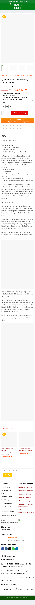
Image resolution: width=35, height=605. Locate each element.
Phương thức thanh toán (25, 490)
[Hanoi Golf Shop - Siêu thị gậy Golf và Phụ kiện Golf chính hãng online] (18, 6)
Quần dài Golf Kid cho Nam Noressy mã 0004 (25, 449)
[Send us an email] (9, 548)
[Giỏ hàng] (33, 7)
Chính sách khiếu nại (24, 501)
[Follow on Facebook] (2, 548)
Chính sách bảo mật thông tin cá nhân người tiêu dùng (26, 506)
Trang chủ (4, 75)
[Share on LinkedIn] (20, 127)
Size (3, 103)
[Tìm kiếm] (6, 7)
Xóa (32, 101)
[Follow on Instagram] (6, 548)
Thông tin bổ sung (9, 140)
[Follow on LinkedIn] (16, 548)
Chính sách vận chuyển (26, 512)
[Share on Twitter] (10, 127)
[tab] (17, 136)
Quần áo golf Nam (14, 75)
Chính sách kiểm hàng (24, 494)
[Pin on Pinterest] (17, 127)
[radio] (3, 106)
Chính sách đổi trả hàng (25, 497)
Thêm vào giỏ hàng (19, 113)
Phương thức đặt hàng (25, 487)
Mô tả (4, 136)
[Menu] (2, 6)
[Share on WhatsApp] (3, 127)
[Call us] (13, 548)
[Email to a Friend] (13, 127)
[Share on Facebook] (6, 127)
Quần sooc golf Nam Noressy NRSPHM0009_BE (7, 450)
